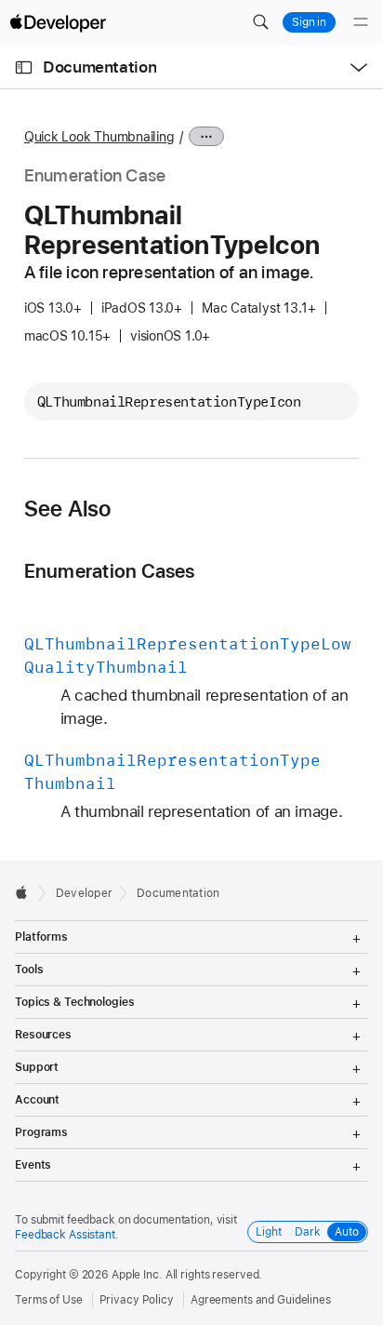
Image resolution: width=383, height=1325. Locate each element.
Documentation (99, 67)
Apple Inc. (137, 1274)
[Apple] (26, 892)
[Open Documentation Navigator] (23, 67)
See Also (68, 509)
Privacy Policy (136, 1299)
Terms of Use (49, 1299)
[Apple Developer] (57, 22)
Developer (84, 893)
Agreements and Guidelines (261, 1299)
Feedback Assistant (65, 1234)
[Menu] (360, 22)
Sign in (309, 22)
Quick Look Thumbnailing (99, 136)
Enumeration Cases (109, 570)
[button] (260, 22)
